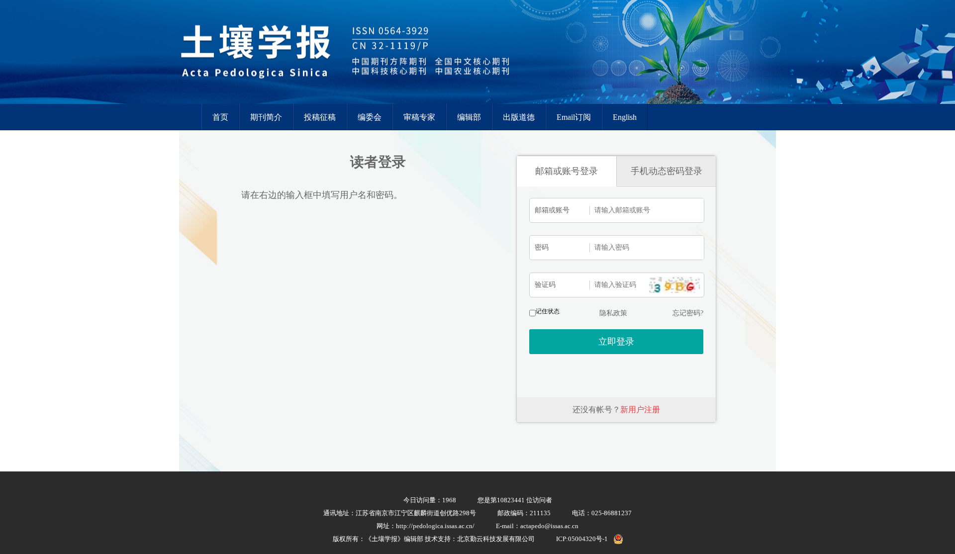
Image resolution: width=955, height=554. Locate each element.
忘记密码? (687, 313)
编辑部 (469, 117)
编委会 (370, 117)
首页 (220, 117)
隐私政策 (613, 313)
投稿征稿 (320, 117)
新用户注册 (640, 409)
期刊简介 (266, 117)
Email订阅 (574, 117)
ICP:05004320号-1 (582, 539)
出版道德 (519, 117)
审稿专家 (419, 117)
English (625, 117)
